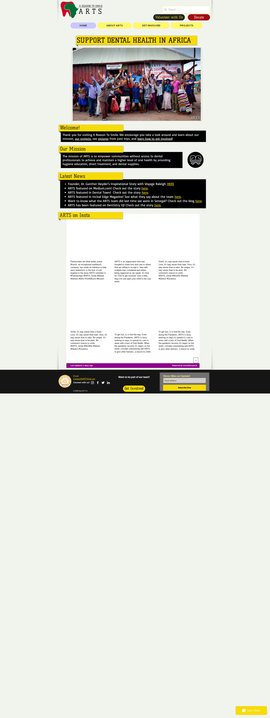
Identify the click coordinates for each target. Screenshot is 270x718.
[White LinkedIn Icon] (108, 383)
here (144, 188)
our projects (83, 139)
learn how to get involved (154, 139)
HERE (170, 184)
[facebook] (98, 383)
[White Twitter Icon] (103, 383)
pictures (103, 139)
